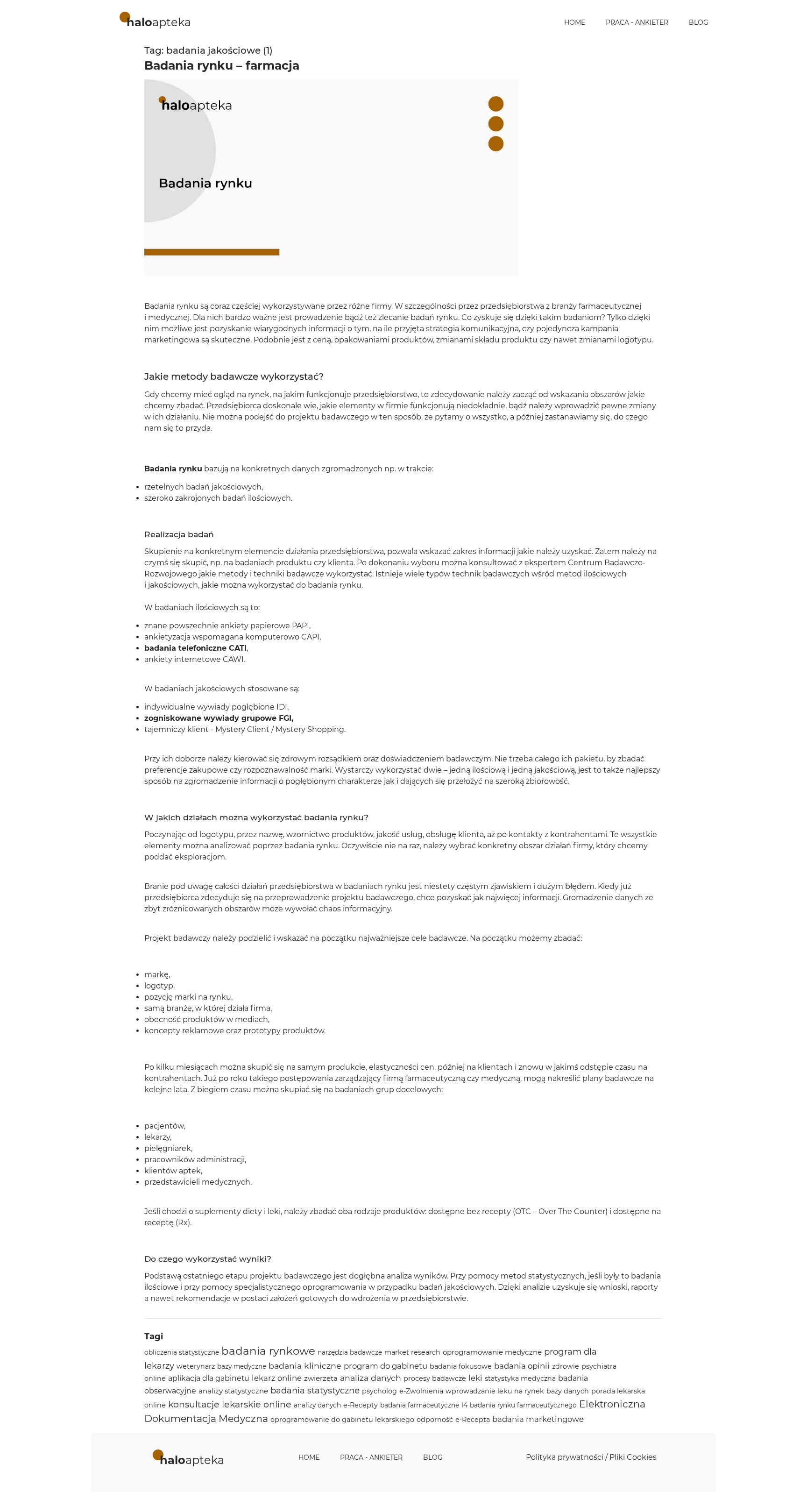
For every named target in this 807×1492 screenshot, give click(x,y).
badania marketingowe (538, 1419)
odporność (435, 1419)
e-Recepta (472, 1419)
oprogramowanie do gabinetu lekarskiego (342, 1419)
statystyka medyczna (520, 1378)
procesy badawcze (435, 1378)
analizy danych (317, 1405)
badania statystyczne (315, 1390)
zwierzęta (321, 1378)
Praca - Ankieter (637, 22)
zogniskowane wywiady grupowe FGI (217, 718)
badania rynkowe (268, 1350)
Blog (698, 22)
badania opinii (522, 1366)
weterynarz (196, 1366)
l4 (464, 1405)
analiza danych (370, 1378)
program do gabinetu (385, 1366)
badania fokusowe (461, 1366)
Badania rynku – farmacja (221, 65)
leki (475, 1378)
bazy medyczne (241, 1366)
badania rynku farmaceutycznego (523, 1405)
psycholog (379, 1391)
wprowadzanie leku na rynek (495, 1391)
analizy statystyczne (233, 1390)
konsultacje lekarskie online (229, 1404)
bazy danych (567, 1391)
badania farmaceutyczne (419, 1405)
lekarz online (277, 1378)
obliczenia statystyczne (181, 1352)
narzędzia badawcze (350, 1352)
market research (412, 1352)
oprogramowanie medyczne (492, 1352)
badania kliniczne (305, 1366)
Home (574, 22)
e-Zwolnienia (421, 1391)
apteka (159, 22)
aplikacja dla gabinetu (208, 1378)
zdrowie (565, 1366)
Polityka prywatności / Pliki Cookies (591, 1457)
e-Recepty (360, 1405)
